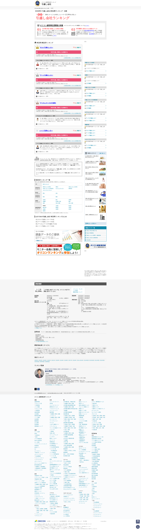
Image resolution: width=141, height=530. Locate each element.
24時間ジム (66, 496)
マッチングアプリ (83, 487)
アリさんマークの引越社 (48, 103)
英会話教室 (66, 464)
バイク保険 (37, 406)
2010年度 (37, 361)
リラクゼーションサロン (69, 498)
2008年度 (47, 361)
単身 (44, 196)
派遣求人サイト (82, 426)
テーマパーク (82, 503)
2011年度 (102, 360)
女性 (56, 193)
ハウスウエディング (83, 478)
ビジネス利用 (54, 512)
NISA (36, 433)
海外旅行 (58, 496)
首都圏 (44, 201)
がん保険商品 (95, 463)
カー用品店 (66, 514)
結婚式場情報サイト (83, 485)
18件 (80, 47)
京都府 (70, 207)
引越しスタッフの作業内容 (48, 188)
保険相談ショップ (39, 426)
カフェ (51, 462)
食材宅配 (52, 412)
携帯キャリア (96, 406)
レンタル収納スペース (56, 427)
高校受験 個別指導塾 (68, 422)
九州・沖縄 (71, 203)
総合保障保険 (95, 473)
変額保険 (94, 477)
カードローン (38, 451)
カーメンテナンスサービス (56, 461)
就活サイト (81, 403)
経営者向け (82, 456)
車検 (51, 459)
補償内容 (70, 188)
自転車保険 (37, 412)
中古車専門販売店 (55, 447)
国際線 (56, 503)
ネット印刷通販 (82, 449)
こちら (87, 25)
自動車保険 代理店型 (96, 438)
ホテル (51, 510)
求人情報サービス (83, 427)
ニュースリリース (55, 521)
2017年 (70, 360)
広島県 (70, 209)
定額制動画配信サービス (55, 464)
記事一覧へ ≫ (102, 153)
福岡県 (44, 210)
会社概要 (48, 521)
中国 (104, 417)
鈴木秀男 (91, 33)
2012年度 (97, 360)
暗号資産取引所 (38, 464)
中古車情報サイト (54, 443)
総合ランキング (46, 184)
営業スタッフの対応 (47, 186)
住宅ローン (37, 447)
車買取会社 (52, 441)
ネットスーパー (53, 419)
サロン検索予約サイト (84, 472)
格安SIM (95, 403)
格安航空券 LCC (53, 501)
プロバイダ (94, 414)
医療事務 (69, 470)
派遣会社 (81, 422)
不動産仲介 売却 (38, 475)
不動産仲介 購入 (38, 479)
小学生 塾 (65, 441)
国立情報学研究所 (89, 30)
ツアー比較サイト (54, 505)
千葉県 (57, 205)
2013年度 (91, 360)
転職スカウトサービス (84, 412)
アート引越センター (46, 75)
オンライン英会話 (67, 466)
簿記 (69, 471)
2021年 (53, 360)
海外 (55, 508)
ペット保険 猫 (95, 451)
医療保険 (37, 421)
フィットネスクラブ (68, 494)
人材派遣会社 (82, 440)
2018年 (66, 360)
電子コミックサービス (55, 469)
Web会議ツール (82, 453)
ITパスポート (72, 477)
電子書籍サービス (54, 468)
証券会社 (38, 435)
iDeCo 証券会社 (38, 440)
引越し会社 (52, 433)
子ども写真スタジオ (54, 466)
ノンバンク (42, 452)
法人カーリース (82, 448)
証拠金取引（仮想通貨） (41, 468)
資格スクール (66, 478)
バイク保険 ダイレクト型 (97, 440)
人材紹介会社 (82, 438)
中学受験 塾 (66, 431)
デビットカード (38, 461)
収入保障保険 (96, 461)
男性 (44, 193)
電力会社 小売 (53, 487)
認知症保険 (94, 468)
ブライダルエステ (83, 467)
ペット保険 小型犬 (96, 449)
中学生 (70, 450)
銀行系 (37, 452)
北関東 (70, 199)
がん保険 (37, 422)
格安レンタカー (53, 438)
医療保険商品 (95, 452)
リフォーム (37, 494)
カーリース (52, 440)
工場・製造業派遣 (83, 424)
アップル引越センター (91, 118)
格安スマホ (95, 405)
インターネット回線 (96, 422)
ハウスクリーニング (54, 408)
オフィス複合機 (53, 483)
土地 (47, 477)
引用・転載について (78, 521)
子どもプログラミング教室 (69, 489)
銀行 (37, 436)
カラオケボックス (83, 501)
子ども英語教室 (67, 461)
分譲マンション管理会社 (40, 482)
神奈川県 (44, 207)
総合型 (52, 471)
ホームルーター (95, 410)
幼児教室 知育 (66, 455)
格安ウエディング (83, 480)
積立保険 (94, 478)
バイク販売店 (53, 452)
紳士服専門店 (66, 510)
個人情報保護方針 (63, 521)
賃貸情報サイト (38, 489)
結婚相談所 (81, 481)
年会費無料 (38, 456)
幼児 (65, 463)
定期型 (98, 454)
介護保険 (94, 471)
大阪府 (44, 209)
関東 (88, 494)
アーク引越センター (90, 133)
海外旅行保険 (38, 415)
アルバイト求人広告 (83, 442)
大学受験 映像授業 (67, 412)
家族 (56, 196)
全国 (87, 499)
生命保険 (37, 419)
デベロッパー (39, 515)
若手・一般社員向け (84, 460)
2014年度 (86, 360)
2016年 (74, 360)
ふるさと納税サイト (54, 424)
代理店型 (38, 405)
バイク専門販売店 (55, 454)
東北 (56, 199)
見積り (57, 186)
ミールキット (53, 415)
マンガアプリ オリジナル (55, 476)
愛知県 (57, 207)
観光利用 (53, 513)
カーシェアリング (54, 434)
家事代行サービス (54, 406)
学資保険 (37, 424)
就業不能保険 (95, 466)
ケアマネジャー (73, 475)
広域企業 (95, 421)
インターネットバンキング (41, 443)
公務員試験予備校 (67, 485)
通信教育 (65, 448)
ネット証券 (37, 431)
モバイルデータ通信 (96, 412)
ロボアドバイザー (39, 470)
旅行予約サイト (53, 494)
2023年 (44, 360)
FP (65, 470)
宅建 (65, 471)
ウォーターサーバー (54, 401)
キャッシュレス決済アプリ (41, 463)
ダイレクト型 (39, 403)
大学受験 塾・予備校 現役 (69, 401)
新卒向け (82, 462)
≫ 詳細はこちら (38, 328)
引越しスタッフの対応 (73, 186)
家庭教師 (65, 452)
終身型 (94, 454)
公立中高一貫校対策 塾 (68, 438)
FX (35, 449)
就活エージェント (83, 401)
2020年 (57, 360)
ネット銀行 (37, 442)
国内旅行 (53, 496)
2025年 (36, 360)
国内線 (52, 503)
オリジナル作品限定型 (56, 473)
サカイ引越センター (46, 47)
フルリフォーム (39, 496)
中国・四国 (58, 203)
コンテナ (53, 429)
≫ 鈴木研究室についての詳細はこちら (54, 384)
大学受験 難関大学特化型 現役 (70, 408)
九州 (47, 484)
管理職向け (82, 458)
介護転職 (81, 417)
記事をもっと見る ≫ (90, 223)
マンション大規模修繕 (40, 486)
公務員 (66, 477)
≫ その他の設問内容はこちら (41, 341)
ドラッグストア (67, 509)
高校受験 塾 (66, 414)
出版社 (52, 475)
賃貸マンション (38, 491)
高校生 (66, 450)
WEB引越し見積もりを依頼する (59, 52)
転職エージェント (83, 414)
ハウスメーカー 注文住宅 (40, 503)
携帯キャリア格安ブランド (99, 408)
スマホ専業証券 (38, 438)
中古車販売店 (53, 445)
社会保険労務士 (72, 473)
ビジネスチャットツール (84, 451)
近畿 (44, 203)
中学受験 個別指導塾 (68, 434)
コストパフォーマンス (47, 190)
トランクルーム (53, 426)
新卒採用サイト (82, 433)
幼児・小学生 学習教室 (68, 454)
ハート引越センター (46, 130)
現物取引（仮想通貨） (41, 466)
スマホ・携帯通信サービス (98, 401)
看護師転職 (81, 415)
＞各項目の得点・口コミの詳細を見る (72, 57)
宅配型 (52, 431)
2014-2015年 (80, 360)
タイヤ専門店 (66, 516)
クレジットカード (39, 454)
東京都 (70, 205)
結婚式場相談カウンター (84, 483)
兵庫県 (57, 209)
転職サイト (81, 408)
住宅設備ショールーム (40, 493)
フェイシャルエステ (83, 469)
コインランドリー (54, 410)
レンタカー (52, 436)
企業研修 (81, 455)
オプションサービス (60, 188)
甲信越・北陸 (58, 201)
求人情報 (85, 521)
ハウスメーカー (39, 514)
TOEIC (66, 473)
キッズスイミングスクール (69, 500)
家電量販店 (66, 507)
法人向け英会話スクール (69, 487)
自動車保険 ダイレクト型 (97, 436)
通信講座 (65, 468)
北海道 (44, 199)
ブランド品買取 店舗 (54, 478)
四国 (94, 419)
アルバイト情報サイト (84, 406)
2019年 (61, 360)
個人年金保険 (95, 475)
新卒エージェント (83, 435)
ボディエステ (82, 471)
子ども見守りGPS (54, 489)
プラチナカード (97, 507)
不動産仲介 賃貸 (38, 487)
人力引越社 (88, 83)
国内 (52, 508)
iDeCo (93, 490)
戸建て (43, 477)
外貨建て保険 (95, 470)
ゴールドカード (39, 459)
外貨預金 (37, 445)
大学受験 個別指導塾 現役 (69, 405)
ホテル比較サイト (54, 499)
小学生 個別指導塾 (67, 445)
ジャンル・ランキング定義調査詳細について (77, 290)
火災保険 (37, 414)
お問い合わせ (70, 521)
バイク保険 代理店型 (96, 442)
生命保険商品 (95, 457)
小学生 (74, 450)
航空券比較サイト (54, 498)
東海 (69, 201)
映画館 (80, 492)
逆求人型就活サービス (84, 405)
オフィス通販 (53, 482)
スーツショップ (67, 512)
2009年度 (42, 361)
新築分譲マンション (39, 500)
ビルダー (38, 507)
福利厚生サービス (54, 485)
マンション (38, 477)
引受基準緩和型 (96, 456)
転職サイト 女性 (82, 410)
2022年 (49, 360)
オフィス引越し (53, 480)
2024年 (40, 360)
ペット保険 (37, 417)
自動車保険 (37, 401)
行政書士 (66, 475)
